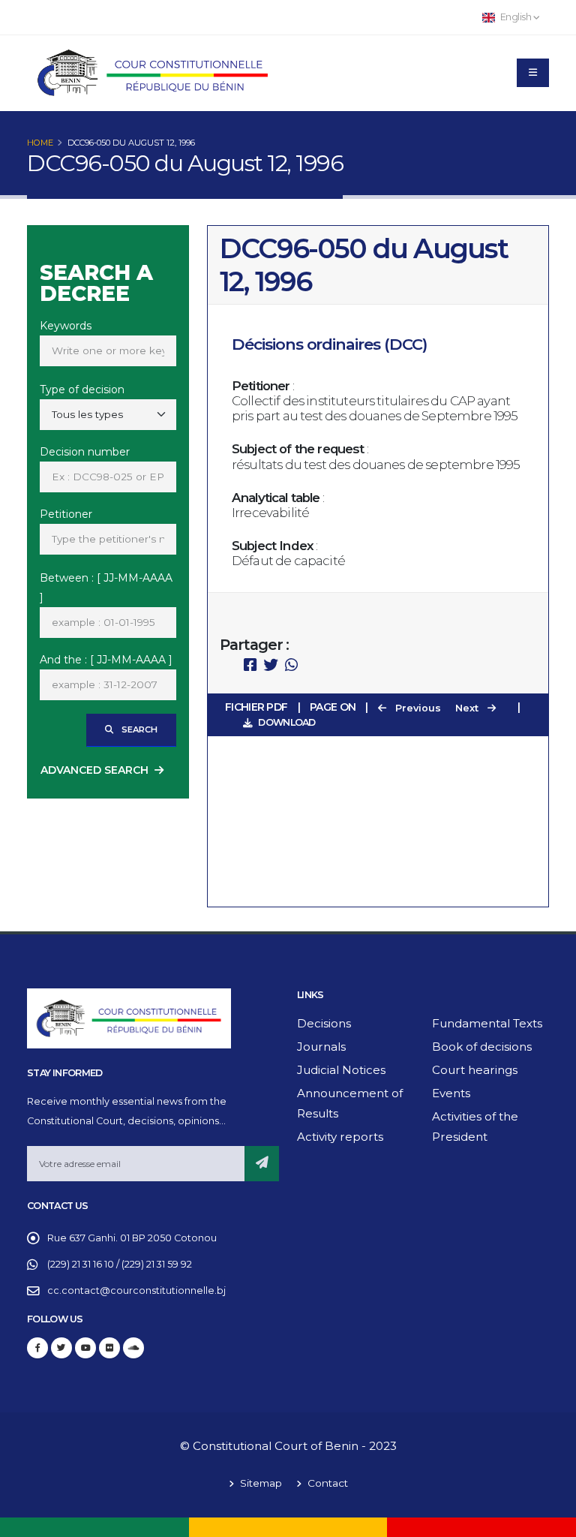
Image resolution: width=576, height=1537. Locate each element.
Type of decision (82, 389)
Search (138, 729)
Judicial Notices (341, 1070)
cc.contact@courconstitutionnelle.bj (136, 1290)
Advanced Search (94, 770)
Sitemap (259, 1483)
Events (451, 1093)
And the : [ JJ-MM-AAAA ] (106, 659)
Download (286, 722)
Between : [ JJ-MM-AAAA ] (106, 587)
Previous (416, 708)
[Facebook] (37, 1347)
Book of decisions (482, 1046)
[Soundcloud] (133, 1347)
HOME (40, 142)
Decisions (324, 1023)
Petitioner (66, 514)
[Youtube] (85, 1347)
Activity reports (340, 1136)
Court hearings (475, 1070)
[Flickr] (109, 1347)
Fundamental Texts (487, 1023)
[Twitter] (61, 1347)
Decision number (85, 452)
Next (468, 708)
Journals (321, 1046)
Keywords (66, 325)
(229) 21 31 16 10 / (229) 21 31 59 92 (119, 1264)
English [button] (515, 17)
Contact (326, 1483)
